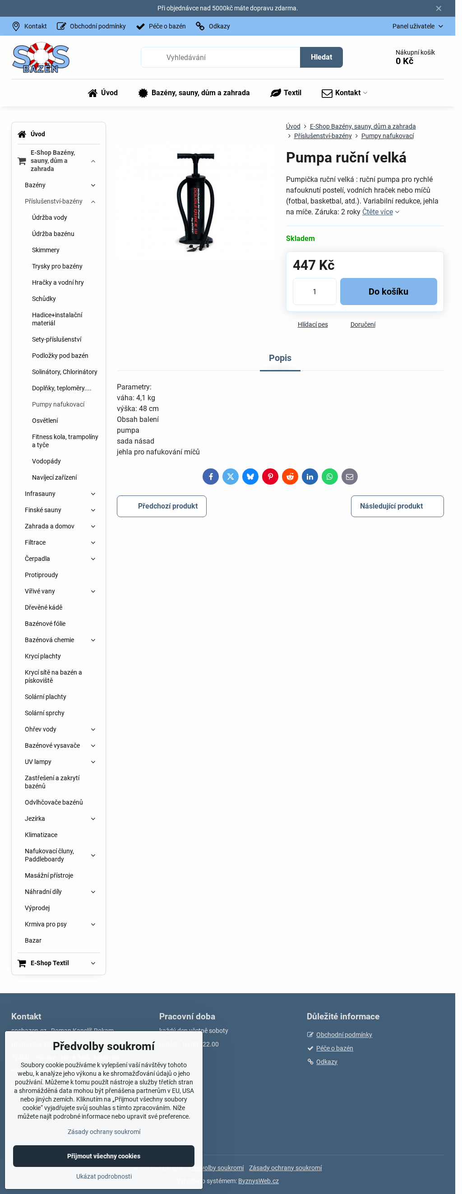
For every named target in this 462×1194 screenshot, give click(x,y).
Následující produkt (391, 506)
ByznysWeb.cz (258, 1181)
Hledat (321, 57)
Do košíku (388, 291)
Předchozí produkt (168, 506)
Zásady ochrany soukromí (285, 1167)
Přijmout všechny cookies (103, 1156)
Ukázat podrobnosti (104, 1176)
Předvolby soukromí (216, 1167)
